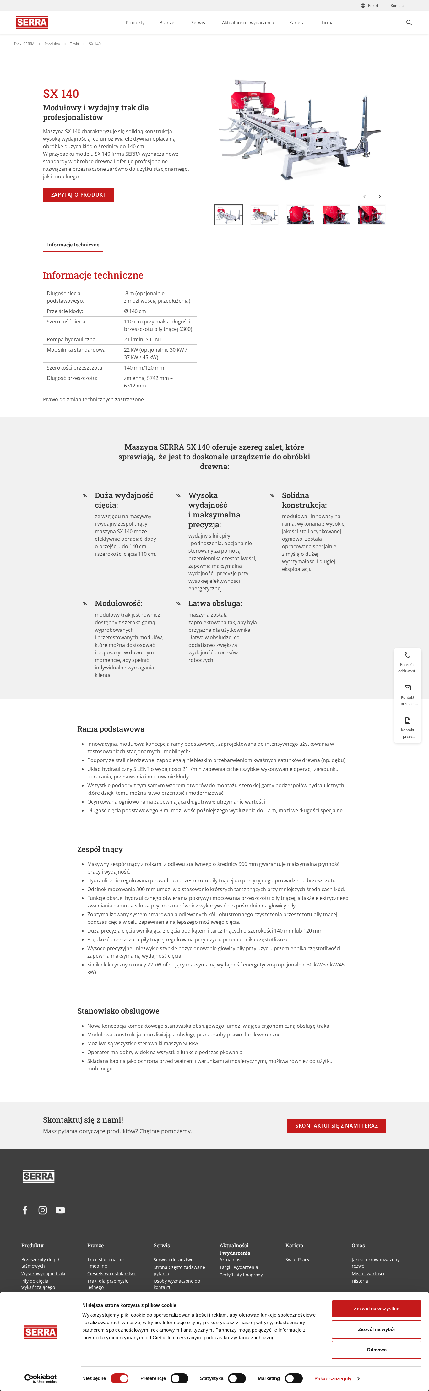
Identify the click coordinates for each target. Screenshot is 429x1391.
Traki (74, 43)
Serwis (198, 22)
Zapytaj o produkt (78, 194)
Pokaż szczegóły (333, 1378)
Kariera (297, 22)
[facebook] (25, 1210)
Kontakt (397, 5)
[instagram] (43, 1210)
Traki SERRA (24, 43)
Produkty (135, 22)
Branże (167, 22)
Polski (373, 5)
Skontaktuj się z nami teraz (337, 1125)
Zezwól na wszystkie (376, 1308)
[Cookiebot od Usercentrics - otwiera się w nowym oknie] (40, 1378)
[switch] (179, 1378)
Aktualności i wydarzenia (248, 22)
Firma (328, 22)
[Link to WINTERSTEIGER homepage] (32, 22)
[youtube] (60, 1210)
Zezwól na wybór (376, 1329)
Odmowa (377, 1349)
